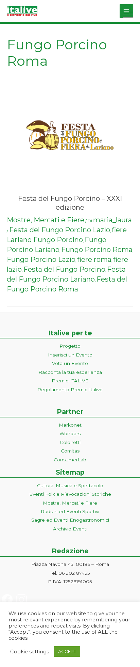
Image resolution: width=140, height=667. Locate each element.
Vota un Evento (70, 363)
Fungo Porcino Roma (97, 249)
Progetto (70, 346)
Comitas (70, 451)
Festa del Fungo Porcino (64, 269)
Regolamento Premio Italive (70, 389)
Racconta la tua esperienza (70, 372)
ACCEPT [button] (67, 651)
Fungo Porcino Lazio (41, 259)
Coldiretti (70, 442)
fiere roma (94, 259)
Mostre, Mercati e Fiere (45, 220)
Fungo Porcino (58, 240)
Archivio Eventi (70, 528)
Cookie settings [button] (29, 652)
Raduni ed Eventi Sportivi (70, 511)
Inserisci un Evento (70, 355)
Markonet (70, 425)
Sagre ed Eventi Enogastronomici (70, 520)
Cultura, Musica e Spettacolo (70, 485)
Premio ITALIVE (70, 380)
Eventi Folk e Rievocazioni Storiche (70, 494)
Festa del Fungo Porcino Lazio (59, 230)
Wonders (70, 433)
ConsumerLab (70, 459)
